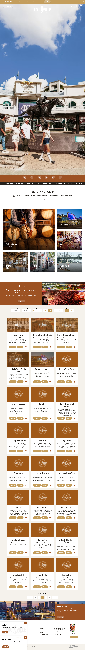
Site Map (34, 646)
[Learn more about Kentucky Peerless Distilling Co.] (42, 325)
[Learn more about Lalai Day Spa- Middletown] (18, 430)
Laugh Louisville (66, 440)
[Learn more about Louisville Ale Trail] (18, 565)
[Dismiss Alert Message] (83, 1)
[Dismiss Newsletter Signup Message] (25, 637)
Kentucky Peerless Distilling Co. (42, 335)
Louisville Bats (66, 575)
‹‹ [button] (28, 597)
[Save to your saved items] (26, 347)
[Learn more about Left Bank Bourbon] (18, 463)
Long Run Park (42, 540)
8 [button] (49, 597)
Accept (5, 632)
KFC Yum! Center (42, 404)
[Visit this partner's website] (74, 646)
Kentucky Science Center (66, 369)
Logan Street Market (67, 507)
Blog (24, 179)
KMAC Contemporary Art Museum (67, 405)
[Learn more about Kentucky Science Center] (67, 359)
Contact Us (42, 628)
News (60, 179)
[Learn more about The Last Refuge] (42, 430)
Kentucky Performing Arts (42, 369)
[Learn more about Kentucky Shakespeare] (18, 394)
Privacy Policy (29, 646)
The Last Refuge (42, 440)
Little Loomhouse (42, 507)
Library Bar (18, 507)
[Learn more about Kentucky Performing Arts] (42, 359)
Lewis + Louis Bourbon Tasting (67, 473)
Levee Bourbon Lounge (42, 473)
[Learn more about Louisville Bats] (67, 565)
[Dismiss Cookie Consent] (25, 623)
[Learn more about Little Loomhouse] (42, 497)
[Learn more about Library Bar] (18, 497)
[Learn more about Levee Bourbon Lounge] (42, 463)
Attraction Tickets (53, 179)
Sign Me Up (61, 617)
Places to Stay (40, 179)
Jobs (41, 630)
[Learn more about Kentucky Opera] (18, 325)
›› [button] (56, 597)
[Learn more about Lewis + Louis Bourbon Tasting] (67, 463)
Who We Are (42, 632)
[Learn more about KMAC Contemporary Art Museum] (67, 394)
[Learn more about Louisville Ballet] (42, 565)
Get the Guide (74, 637)
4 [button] (35, 597)
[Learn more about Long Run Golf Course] (18, 530)
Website (20, 347)
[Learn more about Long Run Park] (42, 530)
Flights (46, 179)
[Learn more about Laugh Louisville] (67, 430)
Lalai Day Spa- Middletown (18, 440)
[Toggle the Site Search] (77, 6)
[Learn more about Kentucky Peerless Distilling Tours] (18, 359)
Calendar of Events (32, 179)
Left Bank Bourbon (18, 473)
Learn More (21, 301)
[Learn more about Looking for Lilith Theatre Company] (67, 530)
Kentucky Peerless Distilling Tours (18, 370)
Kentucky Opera (18, 335)
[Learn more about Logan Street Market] (67, 497)
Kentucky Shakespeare (18, 404)
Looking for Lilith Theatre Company (66, 541)
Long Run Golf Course (18, 540)
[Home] (42, 9)
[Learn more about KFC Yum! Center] (42, 394)
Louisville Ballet (42, 575)
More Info (47, 1)
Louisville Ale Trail (18, 575)
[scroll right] (84, 183)
